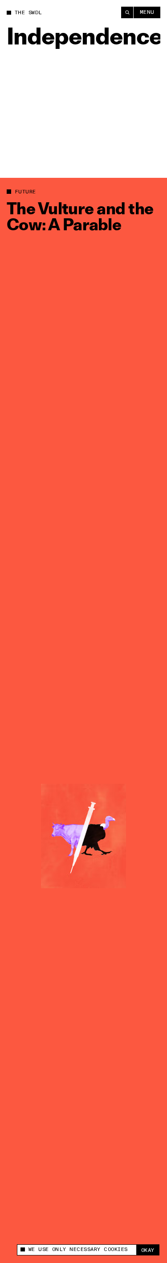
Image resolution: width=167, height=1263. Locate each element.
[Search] (127, 12)
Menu (147, 12)
